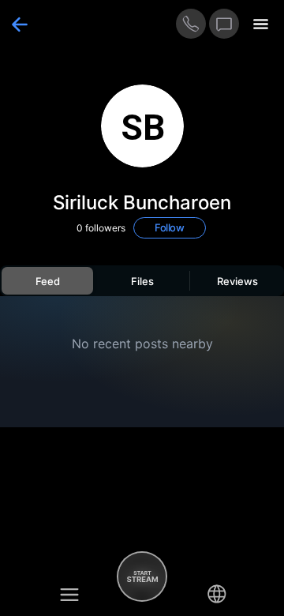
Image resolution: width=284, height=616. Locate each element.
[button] (69, 594)
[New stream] (142, 576)
